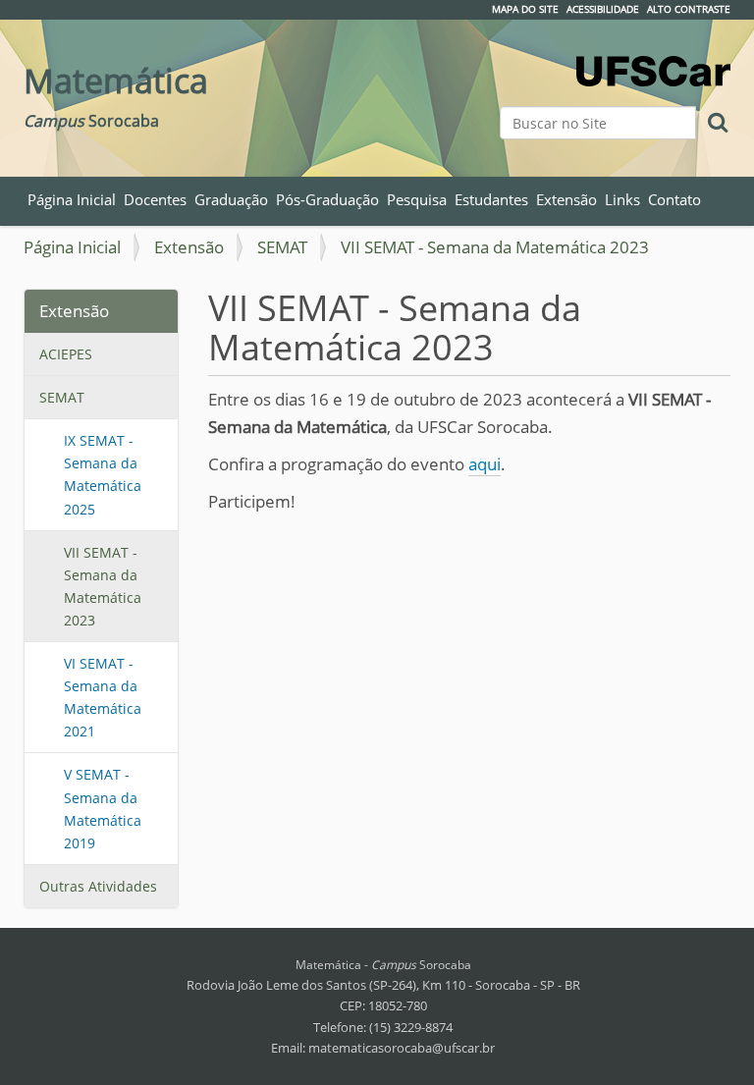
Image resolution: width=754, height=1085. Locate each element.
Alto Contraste (688, 9)
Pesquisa (417, 199)
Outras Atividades (98, 886)
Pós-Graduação (327, 199)
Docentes (155, 199)
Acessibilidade (602, 9)
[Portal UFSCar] (653, 59)
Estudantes (491, 199)
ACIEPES (65, 354)
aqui (484, 464)
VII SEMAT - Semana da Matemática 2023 (102, 586)
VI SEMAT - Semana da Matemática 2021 (102, 697)
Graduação (231, 199)
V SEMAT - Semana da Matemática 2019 (102, 808)
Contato (674, 199)
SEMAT (282, 247)
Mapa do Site (525, 9)
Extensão (566, 199)
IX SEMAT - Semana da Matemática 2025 (102, 474)
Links (622, 199)
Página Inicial (71, 199)
